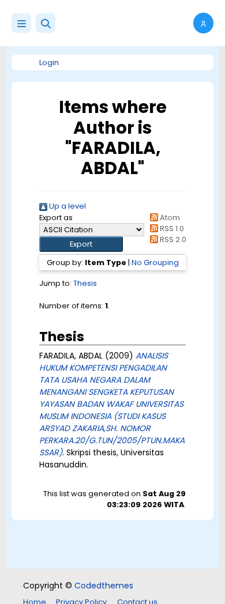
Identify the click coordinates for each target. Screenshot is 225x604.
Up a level (66, 206)
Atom (169, 217)
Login (49, 62)
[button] (45, 23)
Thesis (85, 283)
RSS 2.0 (172, 239)
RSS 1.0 (171, 228)
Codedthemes (103, 585)
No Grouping (155, 262)
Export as (56, 217)
